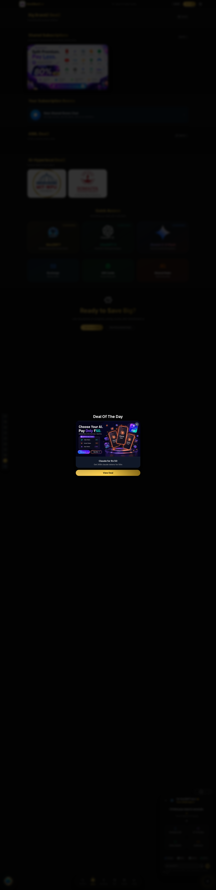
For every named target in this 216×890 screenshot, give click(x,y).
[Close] (137, 424)
